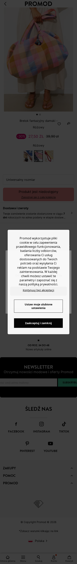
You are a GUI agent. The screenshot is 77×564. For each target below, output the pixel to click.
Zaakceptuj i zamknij (38, 323)
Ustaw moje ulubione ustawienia (38, 306)
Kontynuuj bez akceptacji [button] (38, 290)
